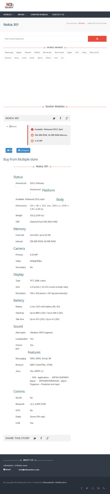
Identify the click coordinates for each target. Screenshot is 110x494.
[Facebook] (60, 118)
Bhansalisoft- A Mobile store (55, 482)
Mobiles (9, 14)
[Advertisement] (24, 81)
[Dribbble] (92, 488)
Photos (10, 150)
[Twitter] (54, 118)
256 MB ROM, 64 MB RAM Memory (50, 135)
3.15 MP (38, 141)
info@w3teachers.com (29, 469)
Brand (23, 14)
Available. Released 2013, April (48, 129)
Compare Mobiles (39, 14)
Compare (24, 150)
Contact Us (58, 14)
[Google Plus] (67, 118)
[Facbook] (81, 488)
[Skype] (98, 488)
